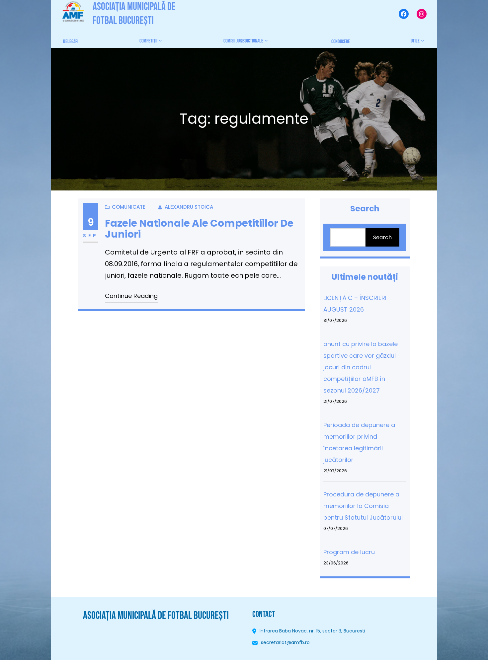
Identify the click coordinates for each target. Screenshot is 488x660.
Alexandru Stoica (189, 206)
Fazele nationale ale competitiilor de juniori (199, 229)
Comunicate (128, 206)
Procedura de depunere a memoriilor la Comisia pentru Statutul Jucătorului (363, 506)
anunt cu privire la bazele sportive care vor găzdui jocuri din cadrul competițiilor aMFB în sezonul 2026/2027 (360, 367)
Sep (90, 235)
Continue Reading (131, 296)
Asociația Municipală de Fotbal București (156, 615)
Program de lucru (349, 552)
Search (382, 237)
